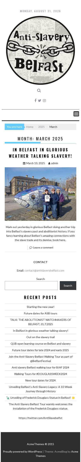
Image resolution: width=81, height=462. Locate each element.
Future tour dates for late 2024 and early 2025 (40, 350)
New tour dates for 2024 (40, 380)
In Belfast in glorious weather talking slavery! (40, 330)
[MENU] (76, 114)
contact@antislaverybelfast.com (44, 270)
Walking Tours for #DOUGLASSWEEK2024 (40, 373)
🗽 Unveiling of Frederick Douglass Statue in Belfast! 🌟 (40, 397)
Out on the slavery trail (40, 337)
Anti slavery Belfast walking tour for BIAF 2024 (40, 367)
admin (54, 163)
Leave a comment (43, 247)
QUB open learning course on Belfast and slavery (41, 343)
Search (40, 279)
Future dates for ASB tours (40, 313)
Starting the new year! (40, 306)
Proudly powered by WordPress (22, 451)
